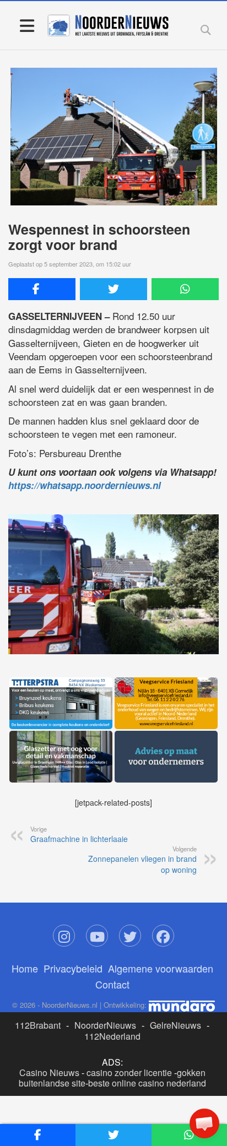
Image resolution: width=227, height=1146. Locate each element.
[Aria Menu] (26, 25)
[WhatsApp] (185, 289)
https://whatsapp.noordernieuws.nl (84, 485)
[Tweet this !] (113, 289)
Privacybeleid (73, 968)
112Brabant (38, 1025)
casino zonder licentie (129, 1072)
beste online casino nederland (147, 1083)
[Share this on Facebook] (41, 289)
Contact (112, 984)
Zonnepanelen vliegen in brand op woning (142, 859)
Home (25, 968)
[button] (204, 1123)
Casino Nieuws (49, 1072)
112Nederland (112, 1036)
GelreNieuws (175, 1025)
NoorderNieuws (105, 1025)
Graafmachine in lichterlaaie (79, 834)
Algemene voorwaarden (160, 968)
